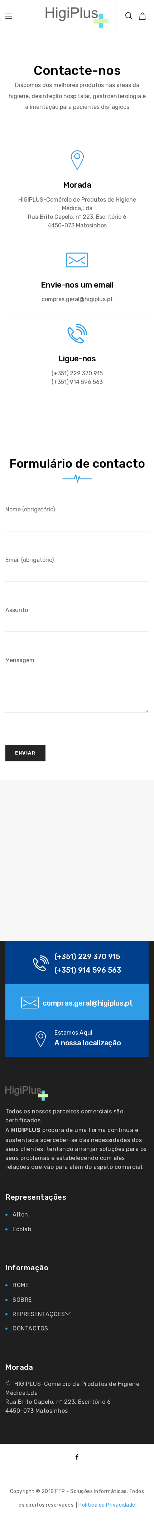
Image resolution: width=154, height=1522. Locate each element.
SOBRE (22, 1299)
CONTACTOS (30, 1328)
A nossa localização (87, 1043)
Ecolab (22, 1229)
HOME (21, 1285)
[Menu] (8, 16)
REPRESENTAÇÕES (39, 1314)
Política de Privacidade (106, 1505)
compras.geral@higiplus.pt (88, 1003)
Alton (20, 1214)
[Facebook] (77, 1457)
